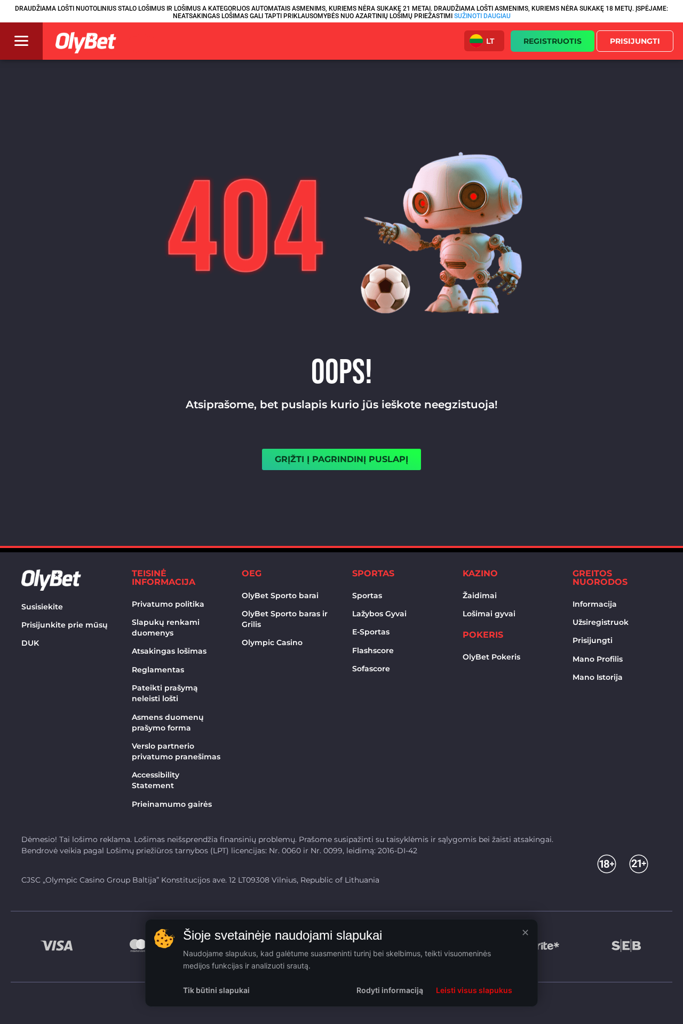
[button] (484, 40)
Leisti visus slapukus (474, 990)
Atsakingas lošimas (169, 651)
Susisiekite (42, 607)
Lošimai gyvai (489, 613)
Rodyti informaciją (389, 990)
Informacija (595, 604)
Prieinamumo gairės (172, 804)
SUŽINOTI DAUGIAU (482, 16)
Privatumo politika (168, 604)
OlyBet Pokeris (491, 657)
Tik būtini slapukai (216, 990)
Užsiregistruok (601, 622)
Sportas (367, 595)
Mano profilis (598, 659)
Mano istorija (598, 677)
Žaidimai (480, 595)
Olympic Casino (272, 642)
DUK (30, 643)
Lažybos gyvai (379, 613)
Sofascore (371, 668)
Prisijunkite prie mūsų (64, 625)
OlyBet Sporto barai (280, 595)
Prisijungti (593, 640)
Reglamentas (158, 669)
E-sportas (371, 632)
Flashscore (373, 650)
